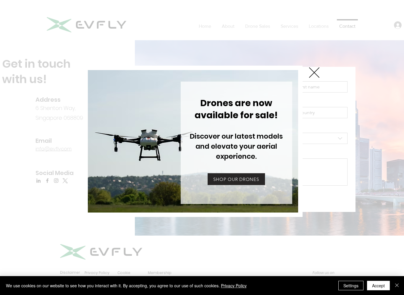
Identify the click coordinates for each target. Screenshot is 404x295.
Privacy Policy (234, 285)
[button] (236, 109)
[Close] (396, 285)
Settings (350, 285)
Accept (378, 285)
